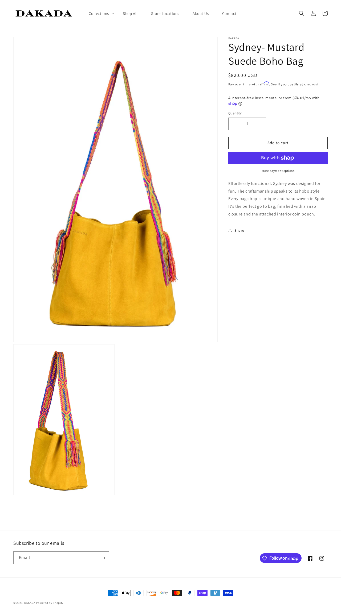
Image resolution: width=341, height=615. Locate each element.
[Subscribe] (103, 558)
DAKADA (29, 603)
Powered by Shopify (50, 603)
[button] (99, 13)
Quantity (235, 113)
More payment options (278, 171)
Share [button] (239, 230)
